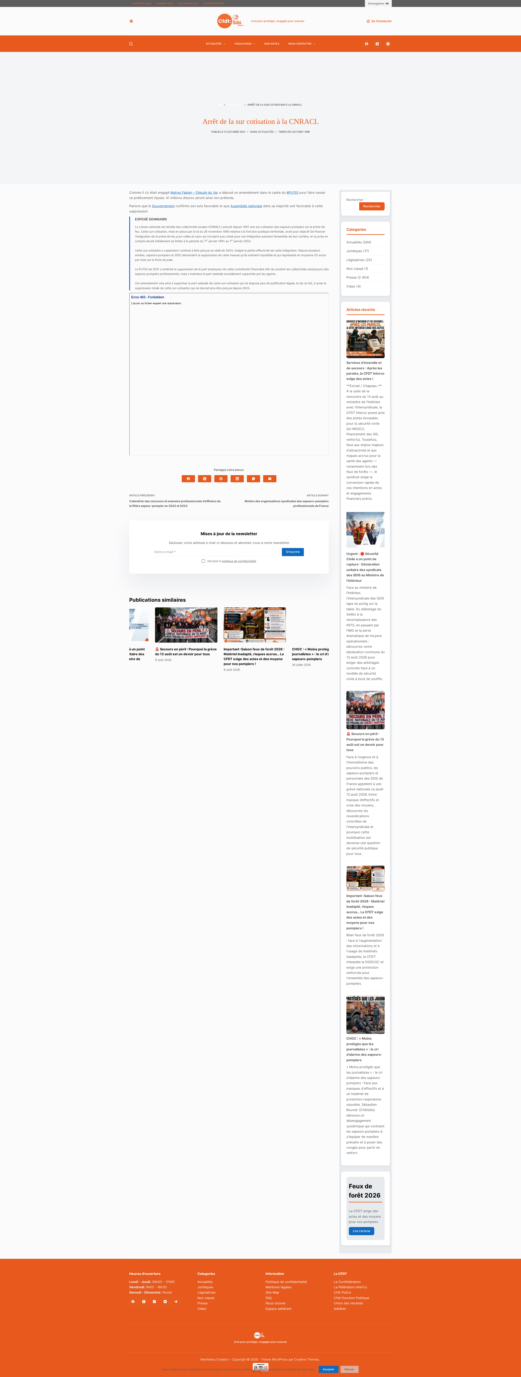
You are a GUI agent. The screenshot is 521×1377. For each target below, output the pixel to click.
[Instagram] (388, 44)
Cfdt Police (342, 1292)
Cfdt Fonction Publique (351, 1298)
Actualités (213, 43)
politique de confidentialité (239, 561)
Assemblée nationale (246, 206)
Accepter (328, 1369)
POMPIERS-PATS (165, 3)
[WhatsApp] (253, 478)
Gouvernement (163, 206)
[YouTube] (165, 1302)
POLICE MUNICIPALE (188, 3)
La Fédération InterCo (350, 1287)
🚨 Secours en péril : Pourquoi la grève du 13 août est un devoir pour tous (365, 742)
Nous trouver (276, 1303)
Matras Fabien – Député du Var (194, 192)
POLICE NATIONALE (141, 3)
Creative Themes (306, 1359)
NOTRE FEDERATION (214, 3)
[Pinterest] (221, 478)
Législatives (355, 260)
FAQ (269, 1298)
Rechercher (354, 200)
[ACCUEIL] (220, 104)
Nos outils (271, 43)
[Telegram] (176, 1302)
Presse (351, 277)
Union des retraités (348, 1303)
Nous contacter (299, 43)
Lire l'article (361, 1231)
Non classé (354, 269)
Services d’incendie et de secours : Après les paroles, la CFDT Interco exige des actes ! (365, 371)
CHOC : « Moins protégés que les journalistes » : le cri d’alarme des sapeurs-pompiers (293, 654)
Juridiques (354, 251)
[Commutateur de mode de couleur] (131, 21)
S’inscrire (293, 552)
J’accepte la (231, 561)
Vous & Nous (243, 43)
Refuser (350, 1369)
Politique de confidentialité (286, 1282)
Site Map (272, 1292)
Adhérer (340, 1309)
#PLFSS (292, 192)
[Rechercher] (131, 44)
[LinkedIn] (237, 478)
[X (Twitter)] (377, 44)
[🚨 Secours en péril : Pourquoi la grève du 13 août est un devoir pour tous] (160, 625)
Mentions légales (278, 1287)
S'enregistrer (376, 3)
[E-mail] (269, 478)
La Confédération (347, 1282)
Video (350, 286)
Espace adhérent (278, 1309)
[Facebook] (367, 44)
